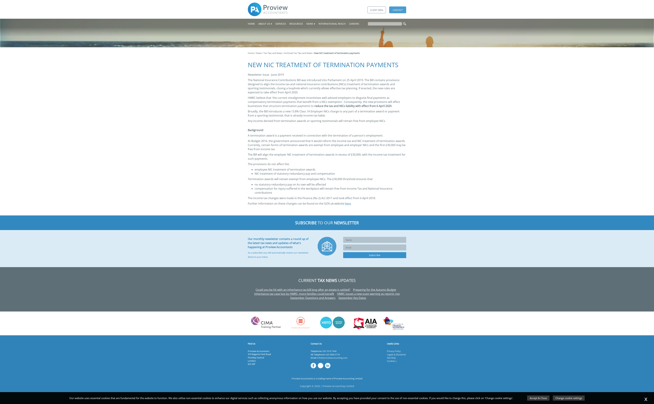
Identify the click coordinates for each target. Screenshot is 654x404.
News (309, 23)
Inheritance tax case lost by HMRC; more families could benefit (294, 294)
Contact (398, 10)
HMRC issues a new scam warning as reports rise (368, 294)
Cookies (391, 361)
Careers (354, 23)
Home (251, 23)
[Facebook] (314, 368)
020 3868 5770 (333, 354)
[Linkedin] (328, 368)
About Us (264, 23)
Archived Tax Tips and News (298, 53)
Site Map (391, 357)
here (348, 203)
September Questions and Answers (313, 298)
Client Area (376, 10)
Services (280, 23)
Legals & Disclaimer (396, 354)
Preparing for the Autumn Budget (374, 290)
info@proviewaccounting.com (332, 357)
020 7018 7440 (329, 351)
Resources (296, 23)
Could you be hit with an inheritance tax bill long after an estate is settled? (303, 290)
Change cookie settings (568, 398)
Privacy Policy (394, 351)
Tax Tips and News (272, 53)
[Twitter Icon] (321, 368)
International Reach (332, 23)
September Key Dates (352, 298)
